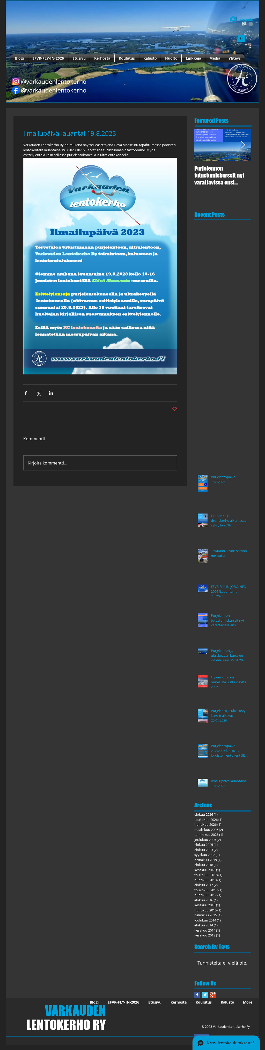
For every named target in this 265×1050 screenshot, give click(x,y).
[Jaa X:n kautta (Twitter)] (38, 393)
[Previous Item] (202, 145)
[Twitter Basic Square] (205, 995)
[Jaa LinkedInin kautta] (51, 393)
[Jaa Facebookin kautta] (25, 393)
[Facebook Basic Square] (197, 995)
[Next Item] (243, 145)
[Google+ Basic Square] (213, 995)
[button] (241, 36)
